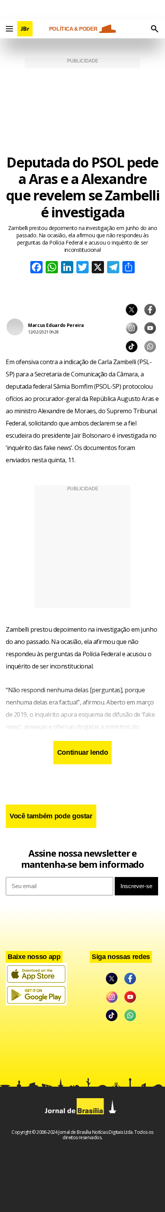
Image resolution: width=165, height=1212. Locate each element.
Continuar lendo (82, 752)
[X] (98, 268)
